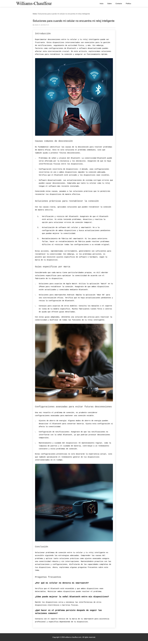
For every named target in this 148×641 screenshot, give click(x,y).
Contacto (118, 3)
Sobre (109, 3)
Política (128, 3)
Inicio (101, 3)
